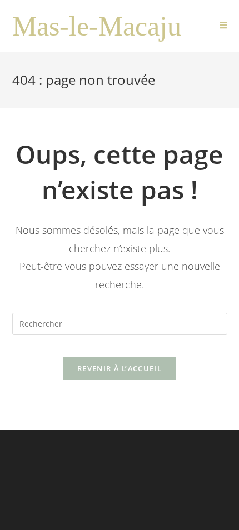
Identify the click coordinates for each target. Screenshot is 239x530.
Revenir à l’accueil (119, 368)
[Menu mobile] (223, 26)
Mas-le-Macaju (96, 26)
